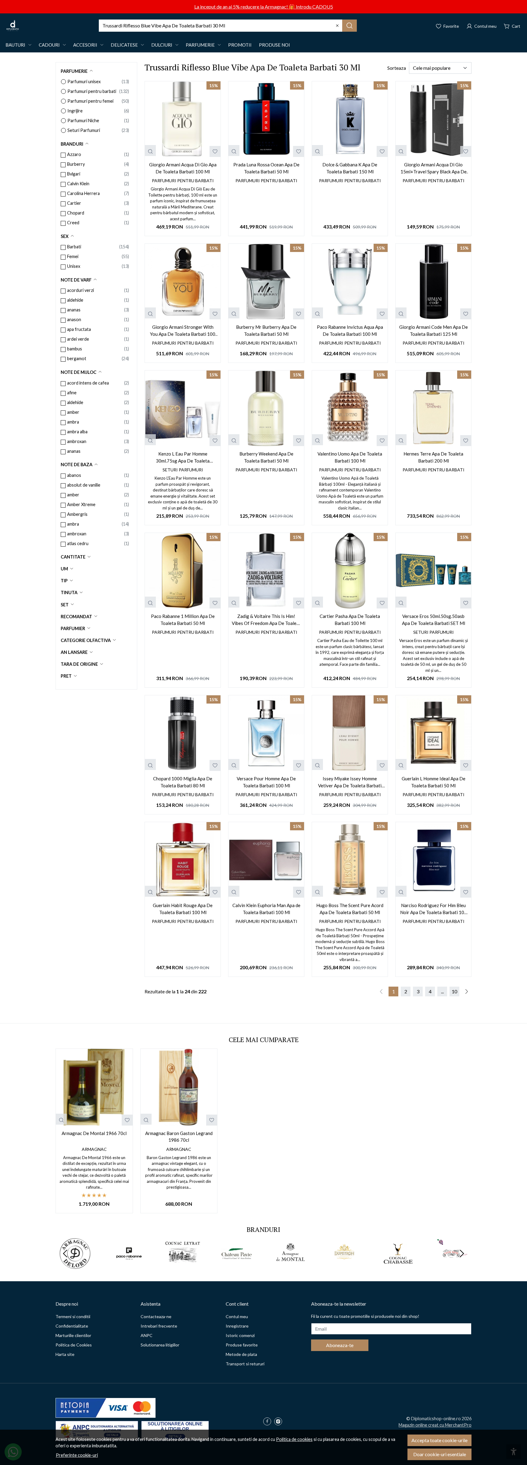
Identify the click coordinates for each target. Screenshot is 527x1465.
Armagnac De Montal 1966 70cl (94, 1133)
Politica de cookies (294, 1439)
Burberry (76, 164)
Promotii (240, 45)
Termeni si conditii (73, 1316)
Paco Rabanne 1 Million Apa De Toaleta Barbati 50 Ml (183, 619)
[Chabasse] (398, 1265)
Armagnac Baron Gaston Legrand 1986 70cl (179, 1136)
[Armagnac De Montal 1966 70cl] (94, 1087)
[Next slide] (462, 1253)
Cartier (74, 203)
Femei (72, 256)
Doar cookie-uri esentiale (439, 1454)
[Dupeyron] (344, 1265)
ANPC (146, 1335)
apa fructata (79, 329)
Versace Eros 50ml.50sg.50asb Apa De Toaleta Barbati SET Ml (433, 619)
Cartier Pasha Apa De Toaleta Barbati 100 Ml (350, 619)
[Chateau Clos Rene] (452, 1265)
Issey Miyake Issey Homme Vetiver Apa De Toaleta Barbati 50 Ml (350, 782)
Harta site (65, 1354)
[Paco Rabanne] (129, 1265)
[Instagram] (279, 1421)
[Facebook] (268, 1421)
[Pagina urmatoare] (466, 991)
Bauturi (15, 45)
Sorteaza (396, 68)
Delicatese (124, 45)
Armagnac (94, 1149)
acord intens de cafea (88, 382)
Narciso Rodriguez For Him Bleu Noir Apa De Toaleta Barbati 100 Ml (433, 909)
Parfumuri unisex (84, 81)
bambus (74, 348)
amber (73, 412)
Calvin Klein (78, 183)
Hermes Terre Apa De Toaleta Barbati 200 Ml (433, 457)
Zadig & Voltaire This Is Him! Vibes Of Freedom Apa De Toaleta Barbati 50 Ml (266, 619)
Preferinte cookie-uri (77, 1455)
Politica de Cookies (74, 1344)
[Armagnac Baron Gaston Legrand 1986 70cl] (179, 1087)
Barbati (74, 246)
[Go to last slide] (65, 1253)
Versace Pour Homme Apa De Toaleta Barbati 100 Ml (266, 782)
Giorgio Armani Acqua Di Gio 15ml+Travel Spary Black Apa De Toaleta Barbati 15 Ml (433, 168)
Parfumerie (200, 45)
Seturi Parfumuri (83, 130)
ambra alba (77, 431)
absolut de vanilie (83, 485)
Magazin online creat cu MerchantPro (435, 1425)
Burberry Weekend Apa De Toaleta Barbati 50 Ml (266, 457)
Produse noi (274, 45)
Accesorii (85, 45)
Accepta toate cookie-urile (439, 1440)
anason (74, 319)
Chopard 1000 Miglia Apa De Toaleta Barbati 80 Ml (182, 782)
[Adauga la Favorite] (215, 151)
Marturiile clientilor (73, 1335)
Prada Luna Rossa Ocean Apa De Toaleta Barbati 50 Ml (266, 168)
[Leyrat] (183, 1265)
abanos (74, 475)
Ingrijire (75, 110)
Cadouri (49, 45)
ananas (74, 309)
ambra (73, 421)
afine (72, 392)
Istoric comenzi (240, 1335)
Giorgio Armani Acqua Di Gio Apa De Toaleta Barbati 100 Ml (183, 168)
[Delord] (75, 1265)
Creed (73, 222)
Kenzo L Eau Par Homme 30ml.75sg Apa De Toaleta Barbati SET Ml (183, 457)
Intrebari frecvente (159, 1325)
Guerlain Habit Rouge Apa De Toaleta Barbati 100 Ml (183, 909)
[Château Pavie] (236, 1265)
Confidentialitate (72, 1325)
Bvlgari (73, 173)
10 (454, 991)
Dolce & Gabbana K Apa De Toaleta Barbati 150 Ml (349, 168)
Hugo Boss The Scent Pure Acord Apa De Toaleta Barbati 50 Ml (349, 909)
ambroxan (76, 441)
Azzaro (74, 154)
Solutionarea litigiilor (160, 1344)
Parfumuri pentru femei (90, 101)
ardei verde (78, 339)
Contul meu (237, 1316)
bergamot (76, 358)
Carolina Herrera (83, 193)
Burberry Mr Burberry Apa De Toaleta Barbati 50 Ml (266, 330)
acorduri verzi (80, 290)
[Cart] (512, 26)
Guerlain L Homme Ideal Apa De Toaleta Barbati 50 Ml (433, 782)
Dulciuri (161, 45)
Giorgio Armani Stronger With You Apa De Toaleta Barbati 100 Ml (182, 330)
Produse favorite (242, 1344)
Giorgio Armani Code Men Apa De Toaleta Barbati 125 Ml (433, 330)
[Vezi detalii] (150, 150)
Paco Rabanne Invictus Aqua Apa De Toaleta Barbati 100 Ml (350, 330)
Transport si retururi (245, 1363)
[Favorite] (447, 26)
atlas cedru (77, 543)
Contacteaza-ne (156, 1316)
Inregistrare (237, 1325)
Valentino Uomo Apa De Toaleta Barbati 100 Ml (349, 457)
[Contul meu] (481, 26)
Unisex (73, 266)
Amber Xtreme (81, 504)
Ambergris (77, 514)
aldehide (75, 300)
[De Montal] (290, 1265)
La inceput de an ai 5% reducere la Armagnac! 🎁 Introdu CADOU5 (263, 6)
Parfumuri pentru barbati (91, 91)
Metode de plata (241, 1354)
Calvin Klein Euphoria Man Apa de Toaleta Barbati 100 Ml (266, 909)
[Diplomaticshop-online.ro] (12, 25)
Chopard (75, 212)
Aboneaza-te (339, 1345)
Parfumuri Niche (83, 120)
